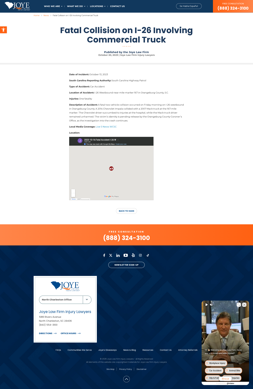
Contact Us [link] (117, 6)
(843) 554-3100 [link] (48, 324)
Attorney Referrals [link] (188, 350)
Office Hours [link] (68, 333)
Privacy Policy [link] (125, 369)
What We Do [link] (75, 6)
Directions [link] (45, 333)
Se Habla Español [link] (189, 6)
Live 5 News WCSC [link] (106, 126)
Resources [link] (147, 350)
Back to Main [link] (126, 211)
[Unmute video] (206, 305)
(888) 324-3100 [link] (233, 6)
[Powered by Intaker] (231, 383)
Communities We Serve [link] (80, 350)
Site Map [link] (110, 369)
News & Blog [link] (129, 350)
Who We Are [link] (52, 6)
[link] (3, 29)
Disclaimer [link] (142, 369)
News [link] (46, 15)
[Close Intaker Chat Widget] (244, 305)
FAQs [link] (58, 350)
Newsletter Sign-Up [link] (126, 265)
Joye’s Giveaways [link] (107, 350)
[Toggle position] (239, 305)
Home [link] (37, 15)
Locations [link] (96, 6)
